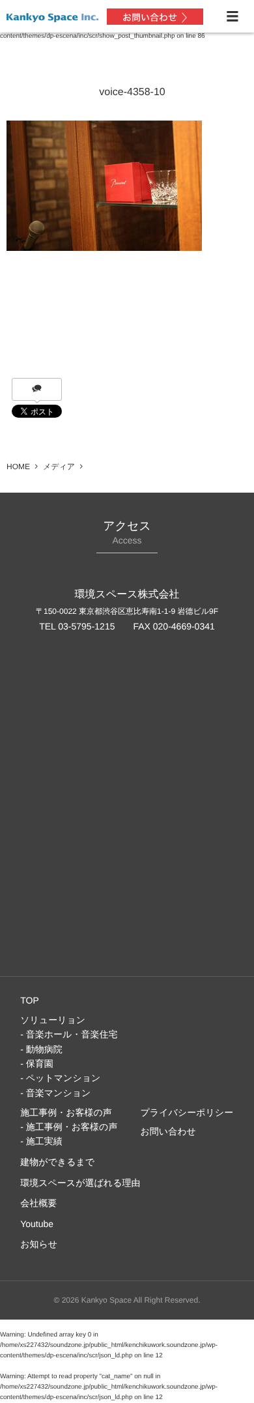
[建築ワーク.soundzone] (52, 15)
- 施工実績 (41, 1141)
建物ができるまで (57, 1162)
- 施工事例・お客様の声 (68, 1126)
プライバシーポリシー (187, 1112)
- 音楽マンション (55, 1093)
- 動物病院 (41, 1049)
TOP (29, 1000)
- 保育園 (36, 1063)
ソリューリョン (52, 1020)
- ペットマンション (60, 1078)
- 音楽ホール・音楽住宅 (68, 1034)
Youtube (36, 1224)
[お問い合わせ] (155, 16)
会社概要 (38, 1203)
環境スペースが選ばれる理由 (80, 1183)
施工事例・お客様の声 (66, 1112)
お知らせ (38, 1244)
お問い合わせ (168, 1131)
